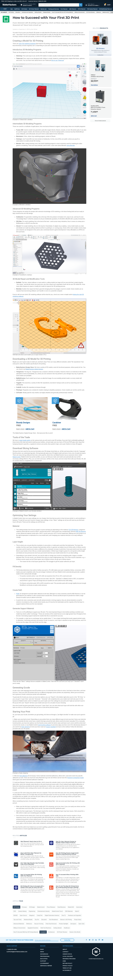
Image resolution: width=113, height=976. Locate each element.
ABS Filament (72, 9)
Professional (45, 956)
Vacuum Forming (38, 923)
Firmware (24, 907)
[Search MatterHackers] (80, 5)
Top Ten (37, 919)
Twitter (89, 939)
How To (64, 915)
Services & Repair (46, 965)
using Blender (71, 145)
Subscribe (67, 940)
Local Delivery (68, 956)
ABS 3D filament (81, 531)
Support (43, 961)
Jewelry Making (22, 911)
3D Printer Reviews (90, 12)
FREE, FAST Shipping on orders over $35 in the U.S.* (14, 1)
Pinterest (99, 939)
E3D (15, 911)
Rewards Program (69, 958)
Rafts (17, 593)
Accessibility (67, 970)
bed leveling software (44, 725)
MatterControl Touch (57, 911)
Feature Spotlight (51, 727)
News (42, 951)
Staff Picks (17, 9)
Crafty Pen (39, 915)
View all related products (100, 120)
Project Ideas (77, 919)
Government (44, 963)
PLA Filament (64, 9)
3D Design (32, 907)
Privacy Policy (67, 965)
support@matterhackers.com (17, 951)
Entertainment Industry (44, 911)
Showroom (44, 954)
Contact (65, 951)
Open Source (23, 915)
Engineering (32, 911)
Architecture (51, 932)
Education (18, 12)
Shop (42, 949)
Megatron (31, 915)
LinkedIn (96, 939)
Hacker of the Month (75, 932)
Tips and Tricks (17, 919)
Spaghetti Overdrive (33, 928)
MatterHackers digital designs (34, 369)
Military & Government (80, 12)
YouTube (102, 939)
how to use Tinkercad (57, 60)
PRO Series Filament (92, 9)
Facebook (86, 939)
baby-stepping (25, 727)
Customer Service (32, 1)
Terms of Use (67, 968)
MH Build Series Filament (105, 9)
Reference (98, 12)
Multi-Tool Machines (46, 928)
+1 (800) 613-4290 (41, 1)
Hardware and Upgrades (27, 12)
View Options (94, 85)
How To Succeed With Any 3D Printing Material (62, 12)
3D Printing (11, 12)
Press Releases (51, 907)
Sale (12, 9)
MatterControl (106, 12)
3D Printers (24, 9)
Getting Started (38, 12)
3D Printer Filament (34, 9)
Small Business (62, 907)
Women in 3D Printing (66, 919)
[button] (28, 5)
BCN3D (15, 915)
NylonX (77, 911)
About (65, 949)
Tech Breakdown (53, 919)
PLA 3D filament (73, 529)
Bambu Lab (43, 9)
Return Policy (67, 963)
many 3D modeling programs (27, 43)
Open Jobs (81, 923)
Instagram (92, 939)
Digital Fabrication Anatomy (52, 915)
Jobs (64, 961)
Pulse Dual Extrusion (51, 923)
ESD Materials (69, 911)
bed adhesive (24, 776)
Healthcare (67, 928)
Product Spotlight (63, 923)
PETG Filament (81, 9)
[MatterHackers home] (9, 5)
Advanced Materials (19, 923)
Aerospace (73, 923)
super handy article (24, 440)
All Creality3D (4, 12)
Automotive (79, 907)
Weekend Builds (46, 12)
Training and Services (53, 9)
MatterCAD (71, 907)
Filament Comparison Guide (75, 777)
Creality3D (43, 932)
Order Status (67, 954)
